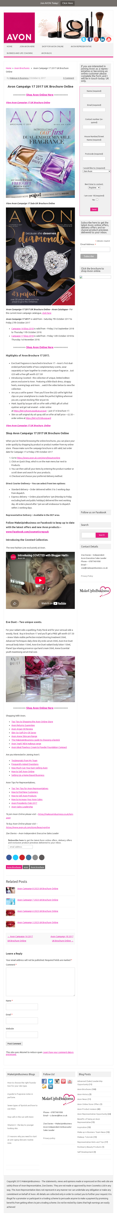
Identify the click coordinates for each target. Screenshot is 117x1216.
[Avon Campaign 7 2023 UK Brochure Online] (10, 906)
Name (9, 1001)
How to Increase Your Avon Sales (27, 799)
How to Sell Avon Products (24, 796)
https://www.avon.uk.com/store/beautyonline (38, 458)
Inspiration (82, 1127)
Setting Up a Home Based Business (27, 775)
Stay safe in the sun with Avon (20, 1117)
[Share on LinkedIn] (28, 857)
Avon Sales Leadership (22, 807)
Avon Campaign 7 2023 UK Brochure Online (37, 900)
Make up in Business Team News (91, 1132)
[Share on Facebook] (9, 857)
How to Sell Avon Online (22, 771)
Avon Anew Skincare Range (24, 736)
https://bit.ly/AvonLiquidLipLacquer (30, 411)
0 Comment (68, 78)
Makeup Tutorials (85, 1137)
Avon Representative (81, 46)
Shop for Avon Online (53, 46)
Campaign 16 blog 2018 (22, 328)
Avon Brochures (22, 68)
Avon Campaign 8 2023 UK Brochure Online (37, 888)
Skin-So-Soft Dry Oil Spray (23, 732)
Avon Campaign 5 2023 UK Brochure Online (37, 922)
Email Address (88, 244)
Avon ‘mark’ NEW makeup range (26, 743)
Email (9, 1014)
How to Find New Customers (24, 792)
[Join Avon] (58, 42)
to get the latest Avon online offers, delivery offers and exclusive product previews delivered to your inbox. (40, 841)
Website (10, 1028)
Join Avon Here (27, 46)
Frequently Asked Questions (25, 764)
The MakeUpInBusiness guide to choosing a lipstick (35, 740)
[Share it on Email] (35, 857)
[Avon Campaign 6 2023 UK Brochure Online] (10, 917)
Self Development (85, 1152)
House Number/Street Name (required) (94, 138)
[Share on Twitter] (15, 857)
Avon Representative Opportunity (92, 1114)
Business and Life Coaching (20, 53)
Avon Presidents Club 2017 (24, 803)
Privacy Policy (87, 576)
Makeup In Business (19, 78)
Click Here (67, 3)
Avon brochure (37, 867)
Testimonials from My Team (24, 760)
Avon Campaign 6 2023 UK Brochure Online (37, 911)
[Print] (41, 857)
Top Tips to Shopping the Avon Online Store (32, 721)
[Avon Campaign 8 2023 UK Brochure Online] (10, 895)
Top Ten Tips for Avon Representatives (29, 788)
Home (9, 46)
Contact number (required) (94, 120)
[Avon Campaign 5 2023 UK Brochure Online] (10, 928)
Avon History (83, 1094)
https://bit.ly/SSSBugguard (38, 418)
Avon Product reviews (87, 1109)
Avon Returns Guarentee (23, 725)
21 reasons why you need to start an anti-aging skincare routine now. (22, 1139)
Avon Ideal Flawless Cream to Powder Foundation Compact (39, 747)
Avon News (82, 1099)
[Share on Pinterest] (22, 857)
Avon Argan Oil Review (22, 729)
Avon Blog (46, 53)
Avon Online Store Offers (88, 1104)
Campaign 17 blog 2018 (22, 336)
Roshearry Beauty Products (89, 1147)
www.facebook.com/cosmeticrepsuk (27, 531)
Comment (11, 964)
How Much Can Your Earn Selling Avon (29, 768)
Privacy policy (49, 1138)
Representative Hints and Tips (90, 1142)
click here (46, 313)
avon (26, 867)
